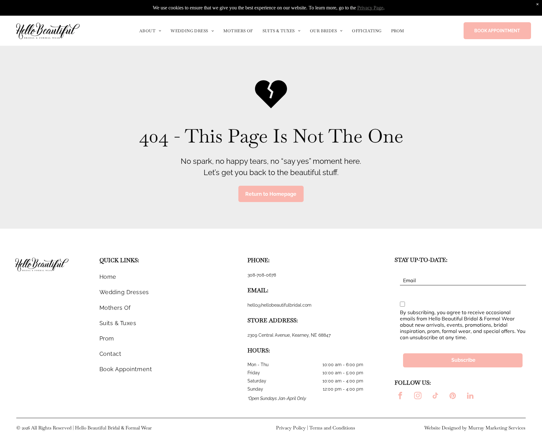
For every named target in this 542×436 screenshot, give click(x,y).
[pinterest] (453, 396)
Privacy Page (370, 7)
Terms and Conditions (332, 428)
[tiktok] (435, 396)
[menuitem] (150, 30)
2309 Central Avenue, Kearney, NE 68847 (289, 335)
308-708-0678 (261, 275)
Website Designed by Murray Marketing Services (474, 428)
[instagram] (417, 396)
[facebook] (400, 396)
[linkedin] (470, 396)
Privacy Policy (291, 428)
